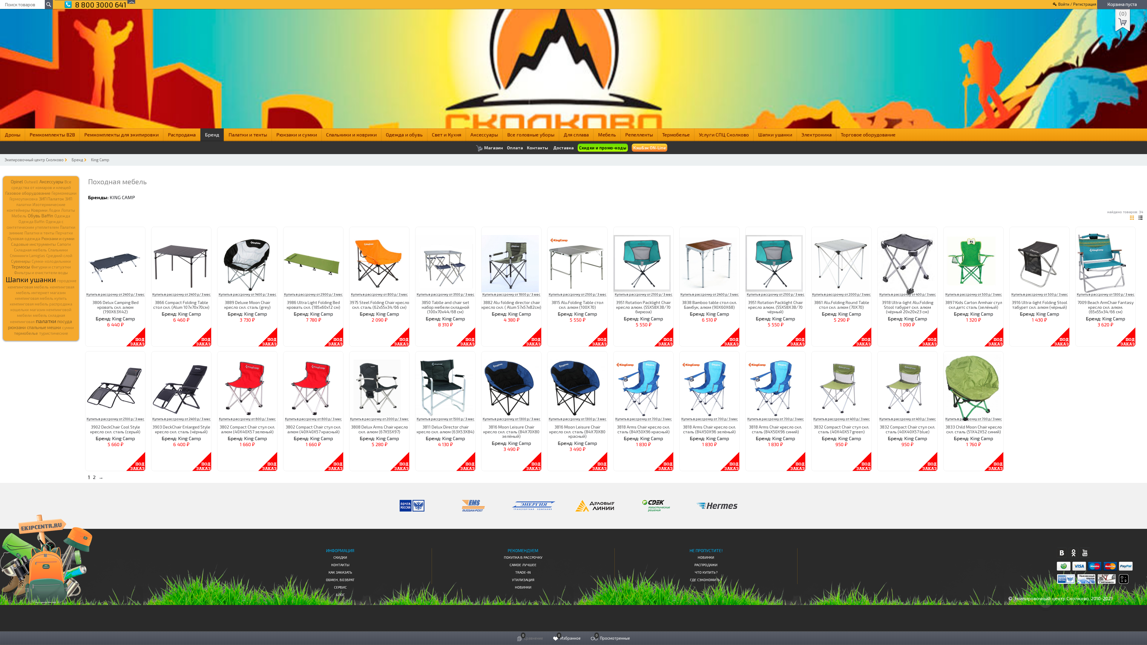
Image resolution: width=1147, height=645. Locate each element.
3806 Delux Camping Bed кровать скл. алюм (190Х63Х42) (115, 307)
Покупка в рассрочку (523, 557)
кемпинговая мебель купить (41, 298)
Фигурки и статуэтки (51, 267)
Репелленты (639, 134)
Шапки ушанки (775, 134)
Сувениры (20, 261)
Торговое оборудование (868, 134)
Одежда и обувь (404, 134)
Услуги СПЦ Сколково (724, 134)
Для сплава (576, 134)
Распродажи (705, 565)
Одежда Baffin (32, 221)
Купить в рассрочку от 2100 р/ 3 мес (577, 294)
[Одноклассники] (1073, 553)
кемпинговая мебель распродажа (41, 304)
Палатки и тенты (248, 134)
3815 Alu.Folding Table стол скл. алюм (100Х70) (577, 304)
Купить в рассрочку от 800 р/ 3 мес (379, 294)
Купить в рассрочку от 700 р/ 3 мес (643, 419)
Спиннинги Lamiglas (27, 255)
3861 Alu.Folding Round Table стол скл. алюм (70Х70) (841, 304)
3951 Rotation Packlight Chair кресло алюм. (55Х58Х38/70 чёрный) (775, 307)
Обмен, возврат (340, 580)
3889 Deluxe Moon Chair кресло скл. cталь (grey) (247, 304)
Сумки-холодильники (51, 261)
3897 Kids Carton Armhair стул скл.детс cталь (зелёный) (973, 304)
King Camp (100, 159)
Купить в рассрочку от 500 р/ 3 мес (973, 294)
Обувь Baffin (40, 215)
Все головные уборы (530, 134)
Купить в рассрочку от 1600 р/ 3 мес (511, 294)
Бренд (212, 134)
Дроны (12, 134)
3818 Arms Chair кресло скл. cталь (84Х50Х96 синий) (775, 429)
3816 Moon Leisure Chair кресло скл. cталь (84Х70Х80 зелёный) (511, 431)
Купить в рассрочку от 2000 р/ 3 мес (841, 294)
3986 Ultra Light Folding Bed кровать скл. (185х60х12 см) (313, 304)
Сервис (340, 587)
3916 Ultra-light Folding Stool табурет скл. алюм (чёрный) (1039, 304)
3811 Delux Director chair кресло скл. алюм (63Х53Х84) (445, 429)
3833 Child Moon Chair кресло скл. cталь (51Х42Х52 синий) (973, 429)
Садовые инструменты (33, 244)
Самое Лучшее (523, 565)
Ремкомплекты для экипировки (121, 134)
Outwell (31, 181)
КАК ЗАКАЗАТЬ (340, 572)
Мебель (607, 134)
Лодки (54, 210)
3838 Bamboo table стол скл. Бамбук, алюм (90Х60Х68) (709, 304)
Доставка (563, 147)
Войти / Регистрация (1077, 4)
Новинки (523, 587)
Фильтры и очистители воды (41, 272)
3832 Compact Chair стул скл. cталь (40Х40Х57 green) (841, 429)
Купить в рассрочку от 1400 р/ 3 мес (247, 294)
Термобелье (676, 134)
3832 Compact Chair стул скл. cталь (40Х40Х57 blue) (907, 429)
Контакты (537, 148)
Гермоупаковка (24, 198)
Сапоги (64, 244)
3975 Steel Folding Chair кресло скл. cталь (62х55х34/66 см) (379, 304)
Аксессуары (484, 134)
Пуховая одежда (24, 238)
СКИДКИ (340, 557)
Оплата (515, 148)
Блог (340, 594)
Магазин (493, 147)
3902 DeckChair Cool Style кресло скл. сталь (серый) (115, 429)
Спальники (58, 250)
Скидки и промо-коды (602, 147)
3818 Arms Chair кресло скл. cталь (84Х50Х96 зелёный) (709, 429)
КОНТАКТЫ (340, 565)
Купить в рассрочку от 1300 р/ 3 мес (1105, 294)
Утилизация (523, 580)
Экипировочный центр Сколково (34, 159)
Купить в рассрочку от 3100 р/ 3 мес (445, 294)
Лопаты (68, 210)
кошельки (19, 309)
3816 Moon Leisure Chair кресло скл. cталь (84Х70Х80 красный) (577, 431)
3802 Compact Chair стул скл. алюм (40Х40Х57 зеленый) (247, 429)
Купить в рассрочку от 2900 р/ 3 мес (313, 294)
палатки (46, 321)
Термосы (20, 266)
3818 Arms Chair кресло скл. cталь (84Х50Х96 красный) (643, 429)
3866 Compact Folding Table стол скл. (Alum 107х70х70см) (181, 304)
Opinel (17, 181)
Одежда (62, 216)
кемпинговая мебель (28, 286)
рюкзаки (17, 327)
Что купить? (706, 572)
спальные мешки (44, 327)
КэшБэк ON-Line (649, 147)
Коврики (39, 210)
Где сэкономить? (706, 580)
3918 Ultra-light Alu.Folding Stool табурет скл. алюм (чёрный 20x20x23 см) (907, 307)
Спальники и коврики (351, 134)
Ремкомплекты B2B (52, 134)
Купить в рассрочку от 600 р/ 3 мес (247, 419)
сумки (68, 327)
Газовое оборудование (27, 193)
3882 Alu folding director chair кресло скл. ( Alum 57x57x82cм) (511, 304)
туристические (53, 333)
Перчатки (64, 233)
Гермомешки (64, 193)
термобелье (26, 333)
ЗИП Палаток (51, 198)
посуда (64, 321)
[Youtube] (1085, 553)
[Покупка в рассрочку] (1123, 582)
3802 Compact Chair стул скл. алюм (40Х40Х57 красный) (313, 429)
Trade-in (523, 572)
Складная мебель (30, 250)
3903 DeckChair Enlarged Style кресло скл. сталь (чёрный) (181, 429)
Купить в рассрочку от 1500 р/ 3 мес (445, 419)
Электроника (816, 134)
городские (66, 280)
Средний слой (59, 255)
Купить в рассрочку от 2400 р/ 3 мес (115, 294)
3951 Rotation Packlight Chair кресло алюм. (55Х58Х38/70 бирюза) (643, 307)
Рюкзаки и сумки (296, 134)
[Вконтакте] (1061, 553)
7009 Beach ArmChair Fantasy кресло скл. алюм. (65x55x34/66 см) (1105, 307)
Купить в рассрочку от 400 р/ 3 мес (907, 294)
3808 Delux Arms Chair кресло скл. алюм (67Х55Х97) (379, 429)
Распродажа (182, 134)
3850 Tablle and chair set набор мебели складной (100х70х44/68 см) (445, 307)
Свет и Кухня (446, 134)
